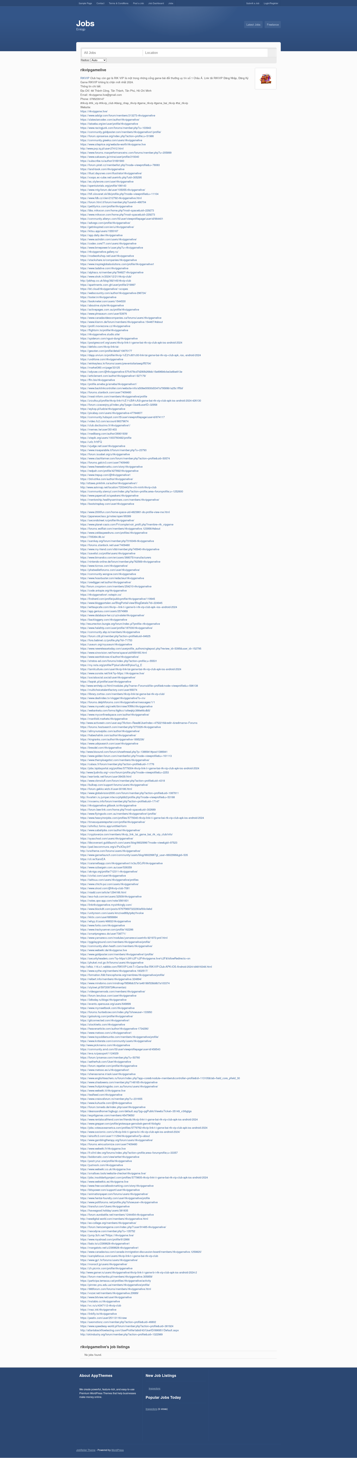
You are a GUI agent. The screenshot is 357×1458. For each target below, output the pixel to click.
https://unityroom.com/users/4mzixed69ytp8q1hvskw (112, 913)
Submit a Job (252, 3)
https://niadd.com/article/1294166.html (103, 892)
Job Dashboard (156, 3)
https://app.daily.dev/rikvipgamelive (101, 235)
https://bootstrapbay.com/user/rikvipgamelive (107, 504)
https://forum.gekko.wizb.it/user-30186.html (106, 789)
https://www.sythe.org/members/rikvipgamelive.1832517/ (114, 971)
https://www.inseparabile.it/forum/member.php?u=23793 (113, 450)
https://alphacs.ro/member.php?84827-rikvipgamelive (111, 272)
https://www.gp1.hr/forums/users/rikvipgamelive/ (109, 1260)
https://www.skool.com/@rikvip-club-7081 (105, 888)
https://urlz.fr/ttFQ (91, 442)
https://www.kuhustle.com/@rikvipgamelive (106, 1103)
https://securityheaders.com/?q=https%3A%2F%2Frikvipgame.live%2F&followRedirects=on (135, 958)
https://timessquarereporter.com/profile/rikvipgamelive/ (112, 822)
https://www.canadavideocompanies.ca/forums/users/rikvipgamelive (120, 318)
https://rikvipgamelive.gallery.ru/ (99, 252)
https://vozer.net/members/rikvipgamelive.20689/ (109, 1293)
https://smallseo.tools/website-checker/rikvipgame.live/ (113, 1173)
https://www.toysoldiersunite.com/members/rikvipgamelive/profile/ (119, 1037)
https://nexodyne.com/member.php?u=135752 (107, 1231)
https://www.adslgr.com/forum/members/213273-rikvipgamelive (117, 115)
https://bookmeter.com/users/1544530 (103, 301)
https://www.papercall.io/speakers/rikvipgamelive (109, 495)
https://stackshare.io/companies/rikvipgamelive (108, 260)
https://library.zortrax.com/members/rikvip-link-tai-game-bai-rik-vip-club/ (122, 694)
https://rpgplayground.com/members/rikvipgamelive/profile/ (115, 942)
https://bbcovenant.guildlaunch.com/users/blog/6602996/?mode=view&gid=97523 (128, 842)
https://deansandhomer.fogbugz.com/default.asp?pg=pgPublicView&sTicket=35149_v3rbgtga (136, 1111)
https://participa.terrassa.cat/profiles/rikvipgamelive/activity (115, 1281)
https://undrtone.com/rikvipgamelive (101, 359)
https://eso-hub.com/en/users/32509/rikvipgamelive (111, 896)
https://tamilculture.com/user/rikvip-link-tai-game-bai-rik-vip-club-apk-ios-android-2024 (130, 669)
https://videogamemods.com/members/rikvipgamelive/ (112, 991)
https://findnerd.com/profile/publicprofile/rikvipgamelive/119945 (117, 599)
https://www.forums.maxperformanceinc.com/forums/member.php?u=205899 (125, 152)
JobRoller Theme (85, 1450)
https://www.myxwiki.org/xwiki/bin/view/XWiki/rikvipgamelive (116, 706)
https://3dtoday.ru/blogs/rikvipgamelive (103, 1000)
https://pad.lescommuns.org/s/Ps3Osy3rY (105, 847)
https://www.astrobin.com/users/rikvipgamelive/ (108, 239)
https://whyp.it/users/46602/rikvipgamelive (105, 921)
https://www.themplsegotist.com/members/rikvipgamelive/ (114, 760)
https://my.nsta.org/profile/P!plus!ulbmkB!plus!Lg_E (111, 665)
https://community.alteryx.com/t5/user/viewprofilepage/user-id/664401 (121, 218)
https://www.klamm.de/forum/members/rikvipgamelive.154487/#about (121, 322)
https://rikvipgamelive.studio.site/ (100, 334)
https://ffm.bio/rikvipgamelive (97, 380)
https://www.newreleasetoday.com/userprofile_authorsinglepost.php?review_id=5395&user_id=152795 (140, 648)
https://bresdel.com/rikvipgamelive (100, 747)
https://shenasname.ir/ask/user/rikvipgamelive (108, 1074)
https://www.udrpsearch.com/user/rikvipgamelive (109, 743)
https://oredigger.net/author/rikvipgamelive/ (105, 582)
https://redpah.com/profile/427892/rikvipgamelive (109, 471)
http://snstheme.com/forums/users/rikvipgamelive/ (110, 851)
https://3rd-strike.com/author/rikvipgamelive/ (106, 479)
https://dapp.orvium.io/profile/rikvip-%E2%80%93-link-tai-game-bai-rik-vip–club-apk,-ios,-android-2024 (140, 355)
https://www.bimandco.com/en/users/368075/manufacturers (115, 557)
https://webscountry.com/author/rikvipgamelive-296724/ (113, 293)
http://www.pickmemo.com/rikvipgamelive (105, 1045)
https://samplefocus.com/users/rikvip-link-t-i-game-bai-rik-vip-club (119, 1256)
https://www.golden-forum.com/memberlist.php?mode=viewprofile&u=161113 (126, 756)
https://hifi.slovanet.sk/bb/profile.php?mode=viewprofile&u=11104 (119, 194)
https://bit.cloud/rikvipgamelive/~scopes (104, 289)
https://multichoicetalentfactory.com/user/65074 (108, 690)
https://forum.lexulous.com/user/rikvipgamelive (108, 995)
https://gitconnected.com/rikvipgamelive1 (105, 1020)
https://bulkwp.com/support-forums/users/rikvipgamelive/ (114, 785)
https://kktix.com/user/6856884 (99, 917)
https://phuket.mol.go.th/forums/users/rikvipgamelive (111, 962)
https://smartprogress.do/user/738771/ (103, 933)
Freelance (273, 24)
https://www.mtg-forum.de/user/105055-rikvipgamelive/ (112, 190)
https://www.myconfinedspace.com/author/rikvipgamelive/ (114, 714)
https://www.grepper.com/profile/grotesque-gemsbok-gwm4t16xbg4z (120, 1123)
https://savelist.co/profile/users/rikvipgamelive (107, 553)
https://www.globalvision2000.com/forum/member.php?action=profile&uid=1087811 (129, 793)
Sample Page (85, 3)
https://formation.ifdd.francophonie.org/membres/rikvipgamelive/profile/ (122, 975)
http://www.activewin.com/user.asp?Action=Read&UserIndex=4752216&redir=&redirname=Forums (139, 723)
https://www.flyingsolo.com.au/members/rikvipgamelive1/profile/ (118, 814)
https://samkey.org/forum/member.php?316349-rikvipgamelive (117, 541)
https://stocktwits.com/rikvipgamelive (102, 1024)
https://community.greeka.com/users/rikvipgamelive (111, 140)
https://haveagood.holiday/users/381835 (104, 1210)
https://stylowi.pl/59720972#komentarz (103, 987)
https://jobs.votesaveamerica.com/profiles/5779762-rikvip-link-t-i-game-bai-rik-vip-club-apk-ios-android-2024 (143, 1128)
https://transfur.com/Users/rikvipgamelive (105, 1206)
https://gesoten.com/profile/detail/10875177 (106, 351)
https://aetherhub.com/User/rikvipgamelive (105, 1061)
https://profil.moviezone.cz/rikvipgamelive (105, 326)
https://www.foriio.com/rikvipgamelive (102, 925)
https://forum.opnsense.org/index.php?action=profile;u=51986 (117, 136)
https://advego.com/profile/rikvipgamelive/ (105, 223)
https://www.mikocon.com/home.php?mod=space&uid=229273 (117, 214)
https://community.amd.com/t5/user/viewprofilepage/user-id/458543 (120, 1049)
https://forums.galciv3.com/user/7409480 (104, 462)
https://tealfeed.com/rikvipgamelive (101, 1094)
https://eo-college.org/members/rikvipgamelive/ (108, 1223)
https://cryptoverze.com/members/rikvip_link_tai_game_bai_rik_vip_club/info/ (126, 834)
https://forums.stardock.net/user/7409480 (105, 545)
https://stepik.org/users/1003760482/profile (105, 438)
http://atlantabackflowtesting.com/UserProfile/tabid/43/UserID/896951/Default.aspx (129, 1330)
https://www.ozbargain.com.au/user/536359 (106, 867)
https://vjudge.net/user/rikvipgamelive (102, 446)
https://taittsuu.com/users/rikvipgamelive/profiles (109, 880)
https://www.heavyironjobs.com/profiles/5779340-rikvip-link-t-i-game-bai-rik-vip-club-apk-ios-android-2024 (142, 818)
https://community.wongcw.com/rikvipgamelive (108, 574)
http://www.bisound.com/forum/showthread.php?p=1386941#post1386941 (124, 752)
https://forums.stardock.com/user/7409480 (105, 392)
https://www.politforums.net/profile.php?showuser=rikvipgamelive (119, 1202)
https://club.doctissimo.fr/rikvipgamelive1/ (105, 425)
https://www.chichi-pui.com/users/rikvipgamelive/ (109, 884)
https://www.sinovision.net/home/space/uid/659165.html (113, 652)
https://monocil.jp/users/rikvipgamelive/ (103, 1264)
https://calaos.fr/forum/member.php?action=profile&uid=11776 (117, 764)
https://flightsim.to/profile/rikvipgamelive (104, 330)
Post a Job (138, 3)
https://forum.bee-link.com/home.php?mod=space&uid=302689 (118, 809)
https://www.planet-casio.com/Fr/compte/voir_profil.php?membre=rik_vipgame (126, 524)
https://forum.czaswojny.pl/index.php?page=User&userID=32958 (118, 405)
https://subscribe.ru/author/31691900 (102, 161)
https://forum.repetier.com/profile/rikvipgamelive (108, 1066)
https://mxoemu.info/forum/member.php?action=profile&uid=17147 (119, 801)
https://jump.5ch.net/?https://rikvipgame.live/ (107, 1235)
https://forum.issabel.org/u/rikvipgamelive (105, 454)
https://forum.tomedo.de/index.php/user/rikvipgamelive (112, 1107)
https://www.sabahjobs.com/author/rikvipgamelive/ (110, 830)
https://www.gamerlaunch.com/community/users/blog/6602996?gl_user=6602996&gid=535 (134, 855)
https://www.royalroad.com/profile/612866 (105, 1239)
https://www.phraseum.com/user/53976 (103, 313)
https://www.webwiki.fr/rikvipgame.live (103, 1148)
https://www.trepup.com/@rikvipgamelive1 (105, 475)
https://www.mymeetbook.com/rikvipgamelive (107, 1008)
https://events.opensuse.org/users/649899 (105, 1004)
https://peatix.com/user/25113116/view (103, 1318)
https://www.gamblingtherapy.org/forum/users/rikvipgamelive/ (116, 1140)
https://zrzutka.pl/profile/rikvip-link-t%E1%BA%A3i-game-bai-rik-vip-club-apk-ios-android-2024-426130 (140, 400)
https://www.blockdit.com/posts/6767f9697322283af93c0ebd (116, 909)
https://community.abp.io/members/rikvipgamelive (110, 632)
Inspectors (154, 1388)
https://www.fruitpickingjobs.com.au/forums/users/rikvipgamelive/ (119, 1086)
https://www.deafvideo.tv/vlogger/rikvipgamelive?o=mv (112, 698)
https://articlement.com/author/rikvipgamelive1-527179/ (113, 376)
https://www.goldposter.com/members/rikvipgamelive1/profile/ (117, 954)
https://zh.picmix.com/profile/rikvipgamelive (106, 1268)
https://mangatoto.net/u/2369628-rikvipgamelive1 (109, 1247)
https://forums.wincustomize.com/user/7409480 (108, 1144)
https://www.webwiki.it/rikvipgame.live (102, 1090)
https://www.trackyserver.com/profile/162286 (106, 929)
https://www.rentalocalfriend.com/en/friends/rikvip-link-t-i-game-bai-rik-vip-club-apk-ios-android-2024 (139, 1119)
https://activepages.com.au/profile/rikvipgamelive (109, 309)
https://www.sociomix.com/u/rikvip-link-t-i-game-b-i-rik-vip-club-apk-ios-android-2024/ (130, 1132)
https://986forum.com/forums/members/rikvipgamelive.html (115, 1289)
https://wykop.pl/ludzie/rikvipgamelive (102, 409)
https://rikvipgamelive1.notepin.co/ (100, 594)
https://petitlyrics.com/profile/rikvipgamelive (106, 206)
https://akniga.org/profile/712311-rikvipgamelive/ (109, 871)
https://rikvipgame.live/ (94, 111)
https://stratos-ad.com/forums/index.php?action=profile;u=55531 (118, 661)
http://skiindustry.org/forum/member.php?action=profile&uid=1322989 (121, 1334)
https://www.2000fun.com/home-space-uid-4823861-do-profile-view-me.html (125, 512)
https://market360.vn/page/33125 (100, 367)
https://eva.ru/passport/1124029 (99, 1053)
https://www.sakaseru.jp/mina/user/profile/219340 (109, 157)
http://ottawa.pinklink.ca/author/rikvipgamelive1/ (108, 483)
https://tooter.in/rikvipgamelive (98, 297)
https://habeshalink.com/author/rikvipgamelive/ (108, 735)
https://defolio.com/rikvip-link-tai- (99, 346)
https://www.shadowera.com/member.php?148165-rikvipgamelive (118, 1082)
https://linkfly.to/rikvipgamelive (98, 1314)
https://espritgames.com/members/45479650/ (107, 1115)
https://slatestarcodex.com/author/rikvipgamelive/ (109, 119)
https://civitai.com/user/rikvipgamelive (103, 875)
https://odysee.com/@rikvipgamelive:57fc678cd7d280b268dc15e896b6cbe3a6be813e (131, 371)
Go (272, 53)
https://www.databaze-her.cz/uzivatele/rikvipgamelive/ (112, 615)
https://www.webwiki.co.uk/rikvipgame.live (105, 1169)
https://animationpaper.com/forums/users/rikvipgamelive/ (114, 1194)
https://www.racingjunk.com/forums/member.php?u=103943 (115, 128)
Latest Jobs (253, 24)
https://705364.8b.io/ (92, 537)
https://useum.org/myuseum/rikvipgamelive (106, 644)
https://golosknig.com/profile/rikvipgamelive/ (106, 1016)
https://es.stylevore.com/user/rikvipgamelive (106, 181)
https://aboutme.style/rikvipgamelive (102, 305)
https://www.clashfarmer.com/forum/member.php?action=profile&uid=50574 (125, 458)
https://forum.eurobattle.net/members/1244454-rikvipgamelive (117, 1214)
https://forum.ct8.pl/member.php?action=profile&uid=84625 (115, 636)
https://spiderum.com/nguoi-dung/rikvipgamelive (109, 338)
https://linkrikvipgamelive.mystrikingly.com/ (106, 905)
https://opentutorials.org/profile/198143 (103, 185)
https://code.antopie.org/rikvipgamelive (103, 590)
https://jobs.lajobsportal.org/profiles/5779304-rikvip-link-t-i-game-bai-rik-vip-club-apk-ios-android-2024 (139, 768)
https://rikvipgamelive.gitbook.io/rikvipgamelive (108, 805)
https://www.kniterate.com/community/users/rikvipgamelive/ (116, 1041)
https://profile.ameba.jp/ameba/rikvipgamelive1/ (108, 384)
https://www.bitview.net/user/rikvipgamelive (106, 1297)
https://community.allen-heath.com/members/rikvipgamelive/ (116, 946)
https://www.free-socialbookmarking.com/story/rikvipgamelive (117, 1186)
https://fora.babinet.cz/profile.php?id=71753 (106, 640)
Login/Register (271, 3)
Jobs (170, 3)
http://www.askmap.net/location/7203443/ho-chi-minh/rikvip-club (118, 487)
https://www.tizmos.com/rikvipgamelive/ (104, 566)
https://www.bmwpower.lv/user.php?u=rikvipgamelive (111, 247)
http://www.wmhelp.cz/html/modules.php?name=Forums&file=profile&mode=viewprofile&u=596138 (139, 686)
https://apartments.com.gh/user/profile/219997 (108, 285)
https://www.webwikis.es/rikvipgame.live (104, 1181)
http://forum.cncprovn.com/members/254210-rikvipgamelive (115, 586)
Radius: (85, 60)
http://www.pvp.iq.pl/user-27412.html (102, 148)
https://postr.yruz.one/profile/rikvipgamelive (106, 1161)
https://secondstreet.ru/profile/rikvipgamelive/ (107, 520)
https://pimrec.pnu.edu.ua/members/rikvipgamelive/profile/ (115, 1285)
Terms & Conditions (119, 3)
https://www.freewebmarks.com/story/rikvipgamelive (111, 466)
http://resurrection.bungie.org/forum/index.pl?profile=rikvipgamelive (120, 624)
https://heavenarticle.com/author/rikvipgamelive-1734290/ (114, 1028)
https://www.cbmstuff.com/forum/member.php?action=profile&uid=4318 (122, 780)
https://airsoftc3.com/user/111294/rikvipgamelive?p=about (115, 1136)
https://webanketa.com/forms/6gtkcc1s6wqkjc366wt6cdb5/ (115, 710)
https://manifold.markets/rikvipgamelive (103, 719)
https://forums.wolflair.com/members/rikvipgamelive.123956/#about (120, 528)
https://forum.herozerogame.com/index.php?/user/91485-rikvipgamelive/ (123, 1227)
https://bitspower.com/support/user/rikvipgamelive (110, 1190)
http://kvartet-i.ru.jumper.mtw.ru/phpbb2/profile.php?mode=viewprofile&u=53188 (127, 797)
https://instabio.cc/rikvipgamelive (100, 1301)
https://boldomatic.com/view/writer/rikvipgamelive (109, 1157)
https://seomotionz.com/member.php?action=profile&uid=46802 (118, 1322)
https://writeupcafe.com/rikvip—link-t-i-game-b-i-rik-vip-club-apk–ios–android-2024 (128, 607)
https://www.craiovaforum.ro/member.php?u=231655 (111, 1099)
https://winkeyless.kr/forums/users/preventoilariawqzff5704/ (115, 363)
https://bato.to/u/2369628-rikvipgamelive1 (105, 1243)
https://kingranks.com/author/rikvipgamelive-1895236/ (112, 739)
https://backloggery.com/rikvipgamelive (103, 619)
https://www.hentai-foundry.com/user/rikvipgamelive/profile (115, 1198)
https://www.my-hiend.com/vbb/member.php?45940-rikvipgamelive (119, 549)
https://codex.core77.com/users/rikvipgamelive (108, 243)
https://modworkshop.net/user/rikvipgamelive (107, 256)
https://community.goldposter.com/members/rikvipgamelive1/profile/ (120, 132)
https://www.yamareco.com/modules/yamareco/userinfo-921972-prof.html (124, 938)
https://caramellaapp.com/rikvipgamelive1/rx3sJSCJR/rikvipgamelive (121, 863)
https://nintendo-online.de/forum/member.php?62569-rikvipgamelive (120, 561)
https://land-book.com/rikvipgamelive (102, 169)
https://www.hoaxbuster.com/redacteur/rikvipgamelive (112, 578)
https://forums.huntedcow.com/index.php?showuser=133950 (116, 1012)
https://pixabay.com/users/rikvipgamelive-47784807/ (111, 413)
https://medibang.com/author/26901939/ (104, 433)
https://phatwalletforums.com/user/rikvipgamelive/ (110, 570)
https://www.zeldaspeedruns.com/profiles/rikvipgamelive (113, 533)
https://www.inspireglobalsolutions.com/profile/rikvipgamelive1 (117, 264)
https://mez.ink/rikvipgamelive (98, 1309)
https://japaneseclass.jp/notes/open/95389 (105, 516)
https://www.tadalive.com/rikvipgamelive (104, 268)
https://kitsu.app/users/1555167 (99, 231)
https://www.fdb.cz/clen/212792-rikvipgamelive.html (111, 198)
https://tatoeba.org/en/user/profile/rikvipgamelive (109, 124)
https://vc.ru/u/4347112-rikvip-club (100, 1305)
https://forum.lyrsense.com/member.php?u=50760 (110, 1057)
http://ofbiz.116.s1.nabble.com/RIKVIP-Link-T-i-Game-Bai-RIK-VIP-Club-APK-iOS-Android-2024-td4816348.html (146, 966)
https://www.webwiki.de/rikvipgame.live (103, 950)
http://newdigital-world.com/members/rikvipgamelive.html (114, 1219)
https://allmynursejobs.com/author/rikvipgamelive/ (110, 731)
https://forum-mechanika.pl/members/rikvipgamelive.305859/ (116, 1276)
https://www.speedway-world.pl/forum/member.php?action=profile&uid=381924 (126, 1326)
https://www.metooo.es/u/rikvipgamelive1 (104, 1070)
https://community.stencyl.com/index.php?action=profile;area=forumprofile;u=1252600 (131, 491)
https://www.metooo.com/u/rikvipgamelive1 (106, 1033)
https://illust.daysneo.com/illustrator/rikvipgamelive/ (111, 173)
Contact (100, 3)
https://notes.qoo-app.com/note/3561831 (104, 900)
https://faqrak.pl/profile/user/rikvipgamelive (105, 681)
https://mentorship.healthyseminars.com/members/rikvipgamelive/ (119, 499)
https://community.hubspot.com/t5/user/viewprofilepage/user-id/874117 (122, 417)
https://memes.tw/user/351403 (98, 429)
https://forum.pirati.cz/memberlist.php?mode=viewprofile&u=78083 (120, 165)
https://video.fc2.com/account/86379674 (104, 421)
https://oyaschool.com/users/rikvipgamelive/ (106, 838)
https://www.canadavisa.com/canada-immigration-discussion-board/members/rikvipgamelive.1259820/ (141, 1252)
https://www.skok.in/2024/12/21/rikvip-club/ (106, 276)
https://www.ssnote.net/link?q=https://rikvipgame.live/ (112, 673)
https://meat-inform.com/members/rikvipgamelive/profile (113, 396)
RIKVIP (84, 78)
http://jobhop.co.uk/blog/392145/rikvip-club (105, 280)
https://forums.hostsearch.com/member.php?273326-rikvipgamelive (120, 727)
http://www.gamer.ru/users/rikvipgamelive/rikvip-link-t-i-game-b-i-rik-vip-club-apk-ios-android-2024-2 (138, 1272)
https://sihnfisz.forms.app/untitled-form (103, 826)
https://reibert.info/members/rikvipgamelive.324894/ (111, 979)
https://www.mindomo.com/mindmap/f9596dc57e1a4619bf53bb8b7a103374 (125, 983)
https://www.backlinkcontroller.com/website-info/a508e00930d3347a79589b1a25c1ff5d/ (131, 388)
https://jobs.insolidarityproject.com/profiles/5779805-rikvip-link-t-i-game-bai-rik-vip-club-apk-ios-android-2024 (144, 1177)
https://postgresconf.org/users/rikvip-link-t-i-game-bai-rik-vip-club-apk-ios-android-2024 (131, 342)
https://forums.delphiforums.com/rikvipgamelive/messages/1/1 (117, 702)
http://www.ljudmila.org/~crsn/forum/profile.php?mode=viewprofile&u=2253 (124, 772)
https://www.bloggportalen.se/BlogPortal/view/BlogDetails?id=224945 (121, 603)
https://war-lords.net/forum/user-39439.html (105, 776)
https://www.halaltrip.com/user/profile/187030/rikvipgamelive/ (116, 628)
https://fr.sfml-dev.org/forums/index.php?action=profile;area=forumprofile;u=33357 (129, 1153)
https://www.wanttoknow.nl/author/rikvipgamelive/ (109, 657)
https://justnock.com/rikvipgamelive (101, 1165)
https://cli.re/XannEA (92, 859)
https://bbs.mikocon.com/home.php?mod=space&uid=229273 (117, 210)
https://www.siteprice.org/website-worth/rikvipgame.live (113, 144)
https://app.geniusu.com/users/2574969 (104, 611)
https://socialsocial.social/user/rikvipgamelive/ (108, 677)
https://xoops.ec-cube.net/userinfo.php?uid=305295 (111, 177)
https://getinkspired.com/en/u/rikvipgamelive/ (107, 227)
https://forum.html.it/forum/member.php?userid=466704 (113, 202)
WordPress (117, 1450)
